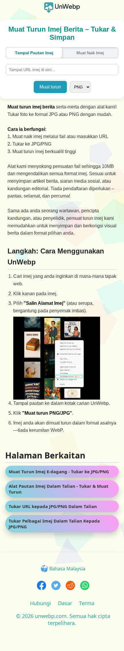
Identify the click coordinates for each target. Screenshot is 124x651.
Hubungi (40, 603)
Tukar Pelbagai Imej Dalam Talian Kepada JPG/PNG (54, 523)
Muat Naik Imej (90, 52)
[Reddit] (70, 586)
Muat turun (50, 86)
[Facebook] (41, 586)
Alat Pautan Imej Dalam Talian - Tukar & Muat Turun (58, 489)
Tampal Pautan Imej (34, 52)
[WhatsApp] (85, 586)
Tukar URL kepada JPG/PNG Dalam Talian (53, 506)
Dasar (65, 603)
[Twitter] (56, 586)
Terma (86, 603)
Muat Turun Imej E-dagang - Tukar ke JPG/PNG (59, 471)
